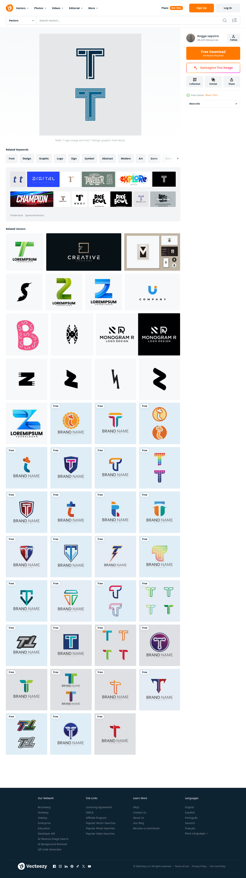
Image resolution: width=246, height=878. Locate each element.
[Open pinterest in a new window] (71, 866)
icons (154, 158)
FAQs (136, 807)
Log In (228, 8)
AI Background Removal (52, 844)
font (12, 158)
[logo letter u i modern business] (152, 292)
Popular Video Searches (100, 833)
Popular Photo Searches (100, 828)
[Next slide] (174, 158)
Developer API (46, 833)
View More (163, 199)
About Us (138, 817)
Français (190, 828)
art (141, 158)
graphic (44, 158)
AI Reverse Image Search (53, 839)
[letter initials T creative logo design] (24, 252)
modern (126, 158)
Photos (38, 8)
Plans (165, 8)
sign (74, 158)
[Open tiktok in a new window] (77, 866)
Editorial (74, 8)
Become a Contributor (146, 828)
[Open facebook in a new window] (54, 866)
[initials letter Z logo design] (26, 423)
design (27, 158)
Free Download (213, 53)
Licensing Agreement (99, 807)
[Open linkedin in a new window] (66, 866)
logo (60, 158)
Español (190, 812)
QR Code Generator (50, 849)
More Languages (195, 833)
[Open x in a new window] (83, 866)
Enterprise (44, 823)
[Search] (225, 20)
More (91, 8)
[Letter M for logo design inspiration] (152, 252)
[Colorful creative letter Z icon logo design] (64, 292)
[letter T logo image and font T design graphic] (71, 423)
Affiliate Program (96, 817)
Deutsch (190, 823)
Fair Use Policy (217, 866)
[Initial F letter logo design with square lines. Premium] (83, 252)
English (189, 807)
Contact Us (139, 812)
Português (191, 817)
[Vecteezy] (9, 8)
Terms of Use (182, 866)
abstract (107, 158)
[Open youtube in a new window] (89, 866)
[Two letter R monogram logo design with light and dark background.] (138, 334)
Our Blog (138, 823)
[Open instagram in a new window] (60, 866)
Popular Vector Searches (101, 823)
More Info (194, 103)
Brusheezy (44, 807)
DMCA (89, 812)
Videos (56, 8)
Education (44, 828)
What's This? (211, 95)
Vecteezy (43, 812)
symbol (89, 158)
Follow (233, 39)
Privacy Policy (199, 866)
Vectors (20, 8)
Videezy (42, 817)
